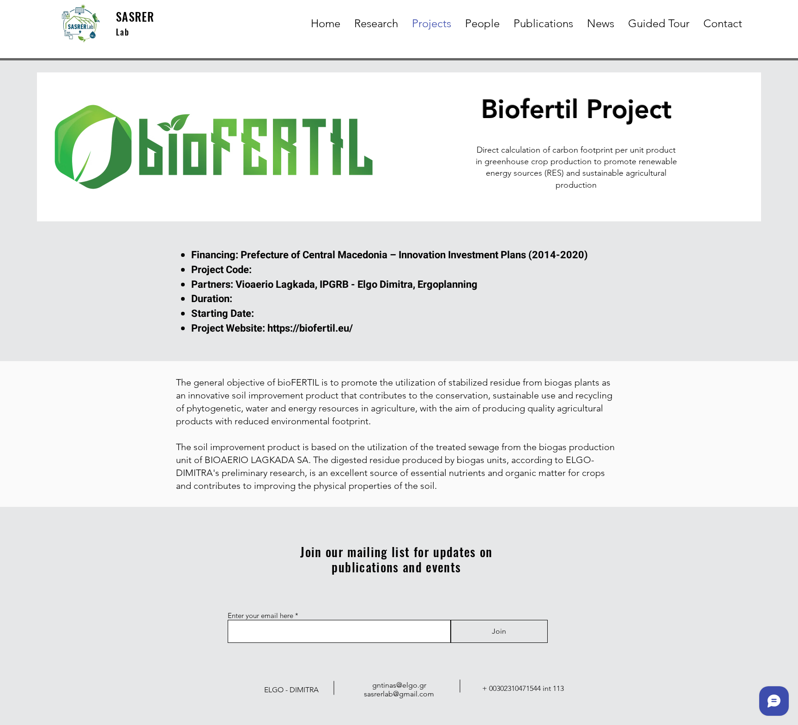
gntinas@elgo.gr (399, 685)
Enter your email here (260, 615)
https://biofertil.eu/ (310, 328)
